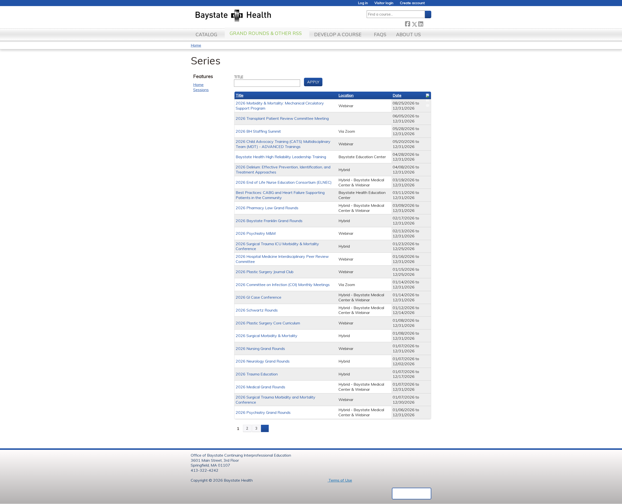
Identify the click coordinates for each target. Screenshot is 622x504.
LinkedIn (420, 23)
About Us (408, 34)
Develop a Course (338, 34)
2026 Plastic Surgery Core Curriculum (268, 323)
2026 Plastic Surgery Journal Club (265, 271)
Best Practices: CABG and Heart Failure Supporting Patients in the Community (280, 195)
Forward (427, 23)
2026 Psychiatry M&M (256, 233)
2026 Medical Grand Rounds (260, 386)
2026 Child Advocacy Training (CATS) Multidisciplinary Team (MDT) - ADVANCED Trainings (283, 144)
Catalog (206, 34)
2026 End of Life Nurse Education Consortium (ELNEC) (284, 182)
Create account (412, 3)
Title (238, 77)
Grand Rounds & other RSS (266, 33)
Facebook (407, 23)
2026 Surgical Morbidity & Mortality (266, 335)
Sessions (201, 89)
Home (196, 45)
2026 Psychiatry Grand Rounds (263, 412)
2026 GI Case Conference (258, 297)
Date (397, 95)
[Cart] (429, 4)
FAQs (380, 34)
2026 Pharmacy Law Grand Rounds (267, 207)
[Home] (256, 16)
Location (346, 95)
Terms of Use (340, 480)
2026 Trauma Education (257, 374)
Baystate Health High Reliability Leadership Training (281, 156)
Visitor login (383, 3)
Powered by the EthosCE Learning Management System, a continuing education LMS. (411, 493)
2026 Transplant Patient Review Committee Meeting (282, 118)
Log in (363, 3)
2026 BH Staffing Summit (258, 131)
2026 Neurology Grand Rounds (263, 361)
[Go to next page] (265, 428)
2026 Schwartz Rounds (257, 310)
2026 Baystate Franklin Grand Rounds (269, 220)
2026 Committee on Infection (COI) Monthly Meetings (283, 284)
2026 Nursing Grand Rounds (260, 348)
